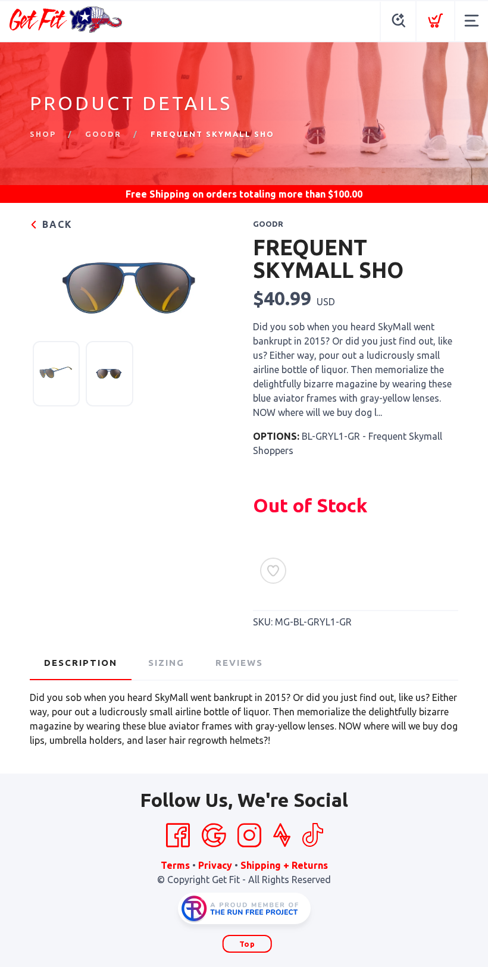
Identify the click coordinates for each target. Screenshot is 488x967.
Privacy (215, 865)
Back (56, 224)
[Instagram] (249, 835)
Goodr (103, 134)
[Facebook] (178, 835)
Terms (175, 865)
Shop (43, 134)
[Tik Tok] (312, 835)
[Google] (214, 835)
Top (247, 944)
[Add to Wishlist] (273, 571)
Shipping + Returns (284, 865)
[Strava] (281, 835)
